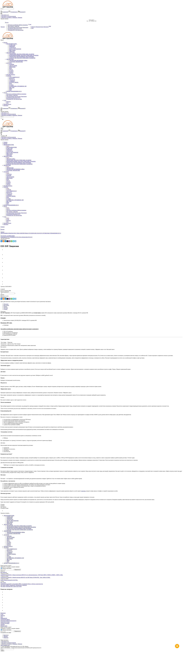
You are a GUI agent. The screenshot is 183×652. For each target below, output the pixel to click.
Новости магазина (6, 568)
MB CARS (11, 87)
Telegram (5, 636)
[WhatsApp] (11, 241)
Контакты (5, 105)
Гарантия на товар (5, 622)
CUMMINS (12, 81)
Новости (8, 101)
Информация (4, 618)
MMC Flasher (12, 50)
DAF (10, 90)
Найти (2, 650)
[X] (7, 241)
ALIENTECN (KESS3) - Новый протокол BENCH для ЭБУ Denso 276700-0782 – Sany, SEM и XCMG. (25, 577)
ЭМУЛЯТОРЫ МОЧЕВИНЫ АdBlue (18, 60)
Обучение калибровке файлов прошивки (16, 94)
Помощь (3, 624)
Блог (7, 103)
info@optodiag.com (5, 645)
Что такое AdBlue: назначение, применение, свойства (14, 585)
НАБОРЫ (11, 64)
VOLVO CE (12, 79)
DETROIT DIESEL (13, 82)
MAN (10, 68)
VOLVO (11, 73)
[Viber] (9, 241)
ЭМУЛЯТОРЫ (10, 59)
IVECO (11, 69)
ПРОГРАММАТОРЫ (11, 43)
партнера (83, 491)
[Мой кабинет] (1, 13)
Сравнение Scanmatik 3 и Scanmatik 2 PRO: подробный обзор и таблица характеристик (22, 583)
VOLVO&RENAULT (14, 77)
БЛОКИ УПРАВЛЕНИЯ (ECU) (14, 91)
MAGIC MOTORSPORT (15, 49)
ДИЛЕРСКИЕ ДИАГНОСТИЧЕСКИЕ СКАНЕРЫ (21, 54)
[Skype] (13, 241)
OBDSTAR (12, 51)
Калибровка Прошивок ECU (13, 97)
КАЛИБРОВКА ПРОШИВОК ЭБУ (18, 86)
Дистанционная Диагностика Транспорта (16, 96)
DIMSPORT (12, 46)
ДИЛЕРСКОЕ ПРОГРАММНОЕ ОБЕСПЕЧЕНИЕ (21, 56)
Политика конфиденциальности (8, 620)
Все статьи (3, 582)
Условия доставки (5, 623)
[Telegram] (15, 241)
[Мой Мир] (5, 241)
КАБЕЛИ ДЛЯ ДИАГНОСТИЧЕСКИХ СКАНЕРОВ (22, 58)
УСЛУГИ (9, 76)
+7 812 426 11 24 (5, 15)
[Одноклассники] (3, 241)
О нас (4, 100)
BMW (10, 88)
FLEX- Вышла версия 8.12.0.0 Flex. (9, 580)
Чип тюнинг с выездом (12, 95)
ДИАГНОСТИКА (11, 52)
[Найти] (1, 10)
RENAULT (12, 78)
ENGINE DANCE (10, 74)
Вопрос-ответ (4, 625)
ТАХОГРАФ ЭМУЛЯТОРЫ (16, 61)
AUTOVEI (9, 63)
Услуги (5, 92)
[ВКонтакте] (1, 241)
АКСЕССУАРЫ (13, 65)
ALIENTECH (12, 47)
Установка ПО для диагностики (14, 99)
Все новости (4, 572)
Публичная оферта (5, 619)
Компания (3, 613)
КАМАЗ (11, 72)
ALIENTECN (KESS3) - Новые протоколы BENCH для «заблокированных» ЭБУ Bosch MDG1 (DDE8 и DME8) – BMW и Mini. (32, 574)
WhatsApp (5, 637)
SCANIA (11, 70)
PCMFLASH (12, 45)
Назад (7, 146)
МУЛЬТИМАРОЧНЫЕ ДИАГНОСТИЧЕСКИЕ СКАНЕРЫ (23, 55)
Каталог (5, 42)
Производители (7, 104)
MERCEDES (12, 67)
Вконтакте (6, 635)
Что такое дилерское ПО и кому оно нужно (11, 586)
